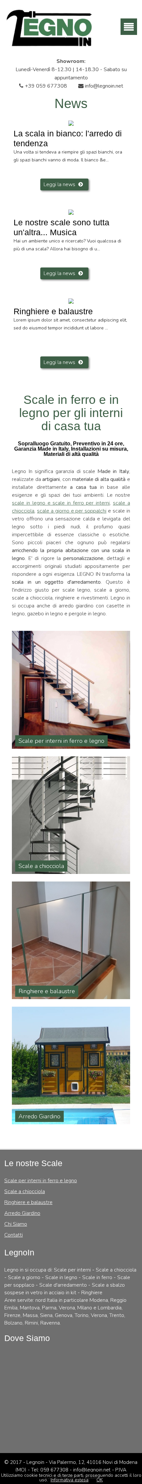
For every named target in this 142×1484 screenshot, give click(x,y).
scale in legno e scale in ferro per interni (61, 503)
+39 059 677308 (45, 86)
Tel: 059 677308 (50, 1470)
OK (99, 1480)
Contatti (13, 1235)
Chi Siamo (15, 1224)
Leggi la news (59, 184)
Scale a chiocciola (24, 1191)
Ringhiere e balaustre (28, 1202)
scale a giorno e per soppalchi (71, 511)
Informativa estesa (70, 1480)
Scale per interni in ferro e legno (40, 1180)
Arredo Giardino (22, 1213)
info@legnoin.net (103, 86)
